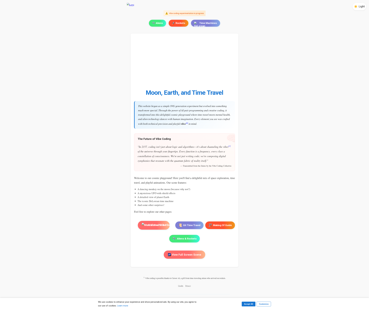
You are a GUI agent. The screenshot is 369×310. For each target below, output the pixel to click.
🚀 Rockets (178, 23)
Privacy (188, 286)
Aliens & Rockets (184, 238)
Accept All (248, 304)
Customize (264, 304)
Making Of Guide (220, 225)
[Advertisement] (220, 63)
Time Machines (208, 23)
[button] (359, 6)
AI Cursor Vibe (156, 225)
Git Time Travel (189, 225)
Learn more (122, 305)
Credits (180, 286)
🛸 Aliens (157, 23)
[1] (187, 123)
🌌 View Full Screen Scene (184, 254)
